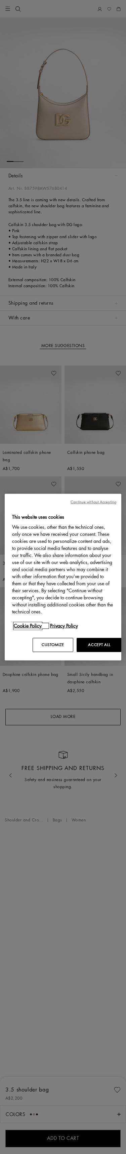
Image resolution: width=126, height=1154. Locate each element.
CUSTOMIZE (53, 645)
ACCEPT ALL (99, 645)
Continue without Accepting (93, 502)
